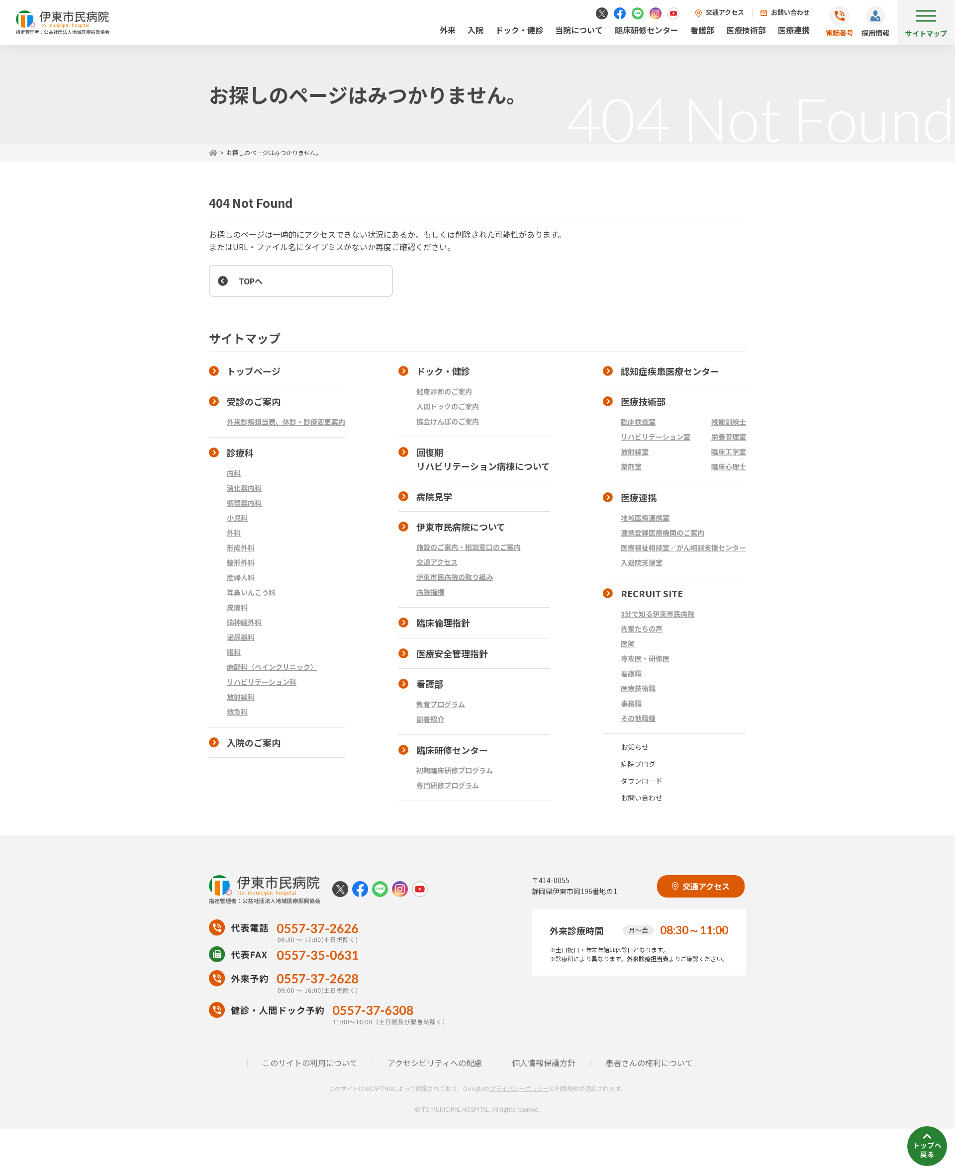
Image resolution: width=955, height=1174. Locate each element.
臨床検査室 (638, 422)
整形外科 (241, 562)
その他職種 (638, 718)
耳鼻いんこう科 (251, 592)
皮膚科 (237, 607)
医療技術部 (746, 30)
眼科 (234, 652)
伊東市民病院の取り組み (454, 577)
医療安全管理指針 (452, 653)
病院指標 (430, 592)
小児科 (237, 518)
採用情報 (875, 33)
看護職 (631, 673)
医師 (628, 643)
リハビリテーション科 (261, 682)
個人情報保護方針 (543, 1063)
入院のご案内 (254, 742)
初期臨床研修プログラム (454, 770)
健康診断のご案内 (444, 391)
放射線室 (635, 451)
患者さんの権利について (649, 1063)
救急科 (237, 712)
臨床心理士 (728, 466)
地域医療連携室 (645, 518)
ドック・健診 (519, 30)
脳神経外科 (244, 622)
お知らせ (635, 747)
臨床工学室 (728, 451)
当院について (579, 30)
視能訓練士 (728, 422)
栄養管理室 (728, 437)
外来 (448, 30)
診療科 (240, 452)
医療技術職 (638, 688)
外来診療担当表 (647, 958)
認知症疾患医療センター (670, 370)
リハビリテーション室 (655, 437)
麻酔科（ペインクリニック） (272, 667)
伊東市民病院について (460, 526)
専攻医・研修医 (645, 658)
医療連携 (794, 30)
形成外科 (241, 547)
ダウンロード (642, 781)
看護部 (702, 30)
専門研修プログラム (447, 785)
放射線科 (241, 697)
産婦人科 (241, 577)
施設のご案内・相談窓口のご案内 (468, 547)
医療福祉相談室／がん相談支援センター (683, 547)
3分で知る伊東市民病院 (657, 614)
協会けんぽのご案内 (447, 421)
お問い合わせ (790, 12)
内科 (234, 473)
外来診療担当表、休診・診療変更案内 (286, 422)
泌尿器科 (241, 637)
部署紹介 (430, 719)
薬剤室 (631, 466)
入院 (475, 30)
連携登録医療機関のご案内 (662, 533)
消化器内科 (244, 488)
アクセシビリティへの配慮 (434, 1063)
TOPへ (251, 281)
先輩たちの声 (642, 628)
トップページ (254, 370)
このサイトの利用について (310, 1063)
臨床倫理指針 (443, 622)
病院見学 (434, 496)
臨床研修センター (646, 30)
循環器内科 (244, 503)
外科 (234, 533)
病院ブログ (638, 764)
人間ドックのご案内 (447, 406)
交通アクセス (725, 12)
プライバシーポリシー (519, 1088)
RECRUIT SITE (652, 593)
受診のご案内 (254, 401)
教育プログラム (440, 704)
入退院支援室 (642, 562)
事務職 (631, 703)
